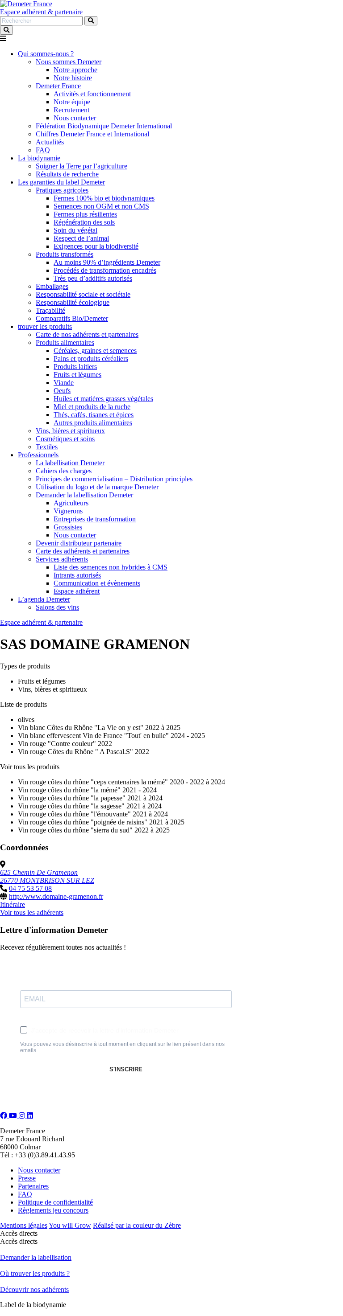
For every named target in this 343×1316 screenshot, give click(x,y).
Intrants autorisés (77, 575)
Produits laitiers (75, 366)
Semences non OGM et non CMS (101, 206)
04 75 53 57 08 (30, 888)
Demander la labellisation (35, 1257)
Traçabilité (50, 310)
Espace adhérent (77, 591)
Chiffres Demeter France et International (92, 134)
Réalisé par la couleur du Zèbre (137, 1225)
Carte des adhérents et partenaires (83, 551)
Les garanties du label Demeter (61, 182)
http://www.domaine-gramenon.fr (56, 896)
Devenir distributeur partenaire (78, 543)
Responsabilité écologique (72, 302)
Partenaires (33, 1186)
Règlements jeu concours (53, 1210)
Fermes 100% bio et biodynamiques (104, 198)
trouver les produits (45, 326)
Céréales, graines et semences (95, 350)
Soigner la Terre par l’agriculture (81, 166)
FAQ (43, 150)
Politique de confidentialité (55, 1202)
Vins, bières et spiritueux (70, 431)
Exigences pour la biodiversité (96, 246)
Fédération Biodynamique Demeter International (104, 126)
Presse (27, 1178)
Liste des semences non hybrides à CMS (110, 567)
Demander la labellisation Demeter (84, 495)
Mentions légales (23, 1225)
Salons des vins (57, 607)
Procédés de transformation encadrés (105, 270)
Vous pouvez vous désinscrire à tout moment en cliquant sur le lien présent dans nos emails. (122, 1047)
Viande (64, 382)
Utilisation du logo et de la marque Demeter (97, 487)
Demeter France (58, 86)
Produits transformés (64, 254)
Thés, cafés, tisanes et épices (94, 414)
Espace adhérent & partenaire (41, 12)
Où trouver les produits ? (35, 1273)
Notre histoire (73, 78)
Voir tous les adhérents (31, 912)
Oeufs (62, 390)
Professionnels (38, 455)
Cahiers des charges (64, 471)
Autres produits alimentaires (93, 422)
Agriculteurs (71, 503)
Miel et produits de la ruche (92, 406)
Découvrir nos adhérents (34, 1289)
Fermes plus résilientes (85, 214)
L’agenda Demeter (44, 599)
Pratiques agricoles (62, 190)
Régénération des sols (84, 222)
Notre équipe (72, 102)
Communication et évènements (97, 583)
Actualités (50, 142)
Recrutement (71, 110)
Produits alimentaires (65, 342)
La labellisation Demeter (70, 463)
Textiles (47, 447)
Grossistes (68, 527)
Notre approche (75, 70)
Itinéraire (12, 904)
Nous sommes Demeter (68, 62)
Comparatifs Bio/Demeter (72, 318)
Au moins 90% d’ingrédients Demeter (107, 262)
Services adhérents (62, 559)
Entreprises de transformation (95, 519)
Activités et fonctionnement (92, 94)
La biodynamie (39, 158)
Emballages (52, 286)
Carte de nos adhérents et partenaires (87, 334)
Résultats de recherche (67, 174)
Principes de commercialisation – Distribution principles (114, 479)
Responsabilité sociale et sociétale (83, 294)
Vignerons (68, 511)
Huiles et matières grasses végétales (103, 398)
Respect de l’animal (81, 238)
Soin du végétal (75, 230)
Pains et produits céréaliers (91, 358)
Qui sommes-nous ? (46, 53)
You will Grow (70, 1225)
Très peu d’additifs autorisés (93, 278)
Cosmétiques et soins (65, 439)
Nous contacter (75, 118)
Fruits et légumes (77, 374)
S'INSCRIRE (125, 1069)
